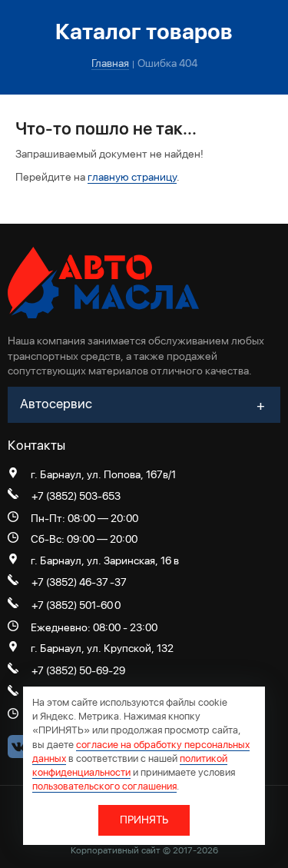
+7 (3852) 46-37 (69, 582)
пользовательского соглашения (104, 786)
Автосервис (56, 403)
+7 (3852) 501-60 (72, 605)
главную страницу (132, 177)
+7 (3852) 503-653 (76, 496)
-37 (118, 582)
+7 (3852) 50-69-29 (78, 670)
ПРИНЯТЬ (144, 819)
